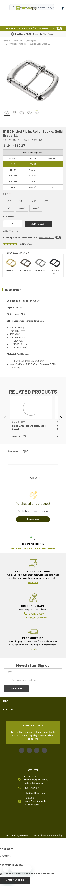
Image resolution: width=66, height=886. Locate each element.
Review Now (33, 519)
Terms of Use (39, 835)
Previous (5, 417)
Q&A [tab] (26, 451)
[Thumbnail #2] (22, 113)
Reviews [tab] (13, 451)
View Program (48, 34)
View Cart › (5, 856)
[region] (33, 113)
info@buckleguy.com (36, 617)
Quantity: (8, 216)
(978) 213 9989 (36, 614)
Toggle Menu (4, 8)
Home (26, 8)
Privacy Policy (55, 835)
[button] (33, 290)
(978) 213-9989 (31, 788)
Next (60, 417)
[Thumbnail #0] (7, 113)
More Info (33, 582)
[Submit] (13, 7)
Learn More (33, 649)
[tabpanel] (30, 417)
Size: (6, 194)
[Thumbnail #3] (29, 113)
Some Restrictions (46, 29)
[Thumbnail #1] (14, 113)
